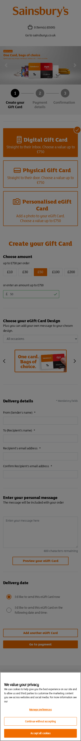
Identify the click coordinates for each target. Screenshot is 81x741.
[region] (40, 706)
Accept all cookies (40, 733)
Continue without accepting (40, 721)
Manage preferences (40, 709)
